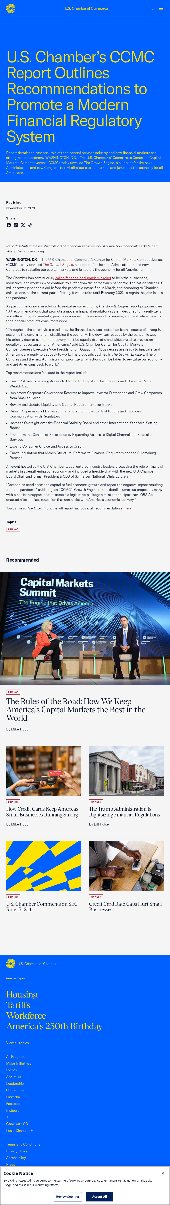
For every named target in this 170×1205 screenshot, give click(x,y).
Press (10, 1164)
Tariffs (18, 1005)
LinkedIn (13, 1097)
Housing (21, 994)
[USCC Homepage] (85, 963)
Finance (13, 529)
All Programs (16, 1056)
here (127, 508)
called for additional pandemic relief (83, 278)
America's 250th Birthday (54, 1026)
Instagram (14, 1110)
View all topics (17, 1043)
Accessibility (16, 1157)
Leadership (15, 1083)
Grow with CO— (19, 1123)
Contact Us (15, 1090)
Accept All (99, 1197)
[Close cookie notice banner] (163, 1173)
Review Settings (68, 1197)
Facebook (14, 1103)
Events (11, 1070)
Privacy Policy (17, 1151)
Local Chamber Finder (23, 1130)
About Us (13, 1077)
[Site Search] (151, 8)
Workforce (26, 1015)
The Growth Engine (58, 264)
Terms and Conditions (23, 1144)
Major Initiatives (18, 1063)
